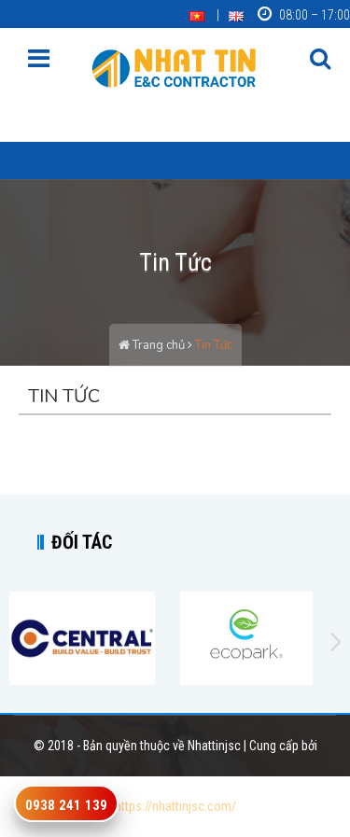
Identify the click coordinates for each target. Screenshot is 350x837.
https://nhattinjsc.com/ (175, 806)
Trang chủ (157, 345)
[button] (320, 60)
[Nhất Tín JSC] (175, 67)
